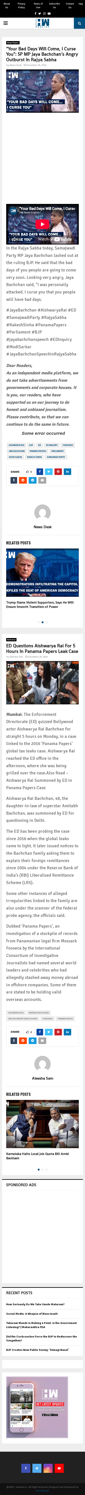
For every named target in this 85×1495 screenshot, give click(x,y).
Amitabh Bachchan (39, 1013)
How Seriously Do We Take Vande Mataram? (35, 1304)
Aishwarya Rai (16, 445)
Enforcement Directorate (22, 1019)
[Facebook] (25, 1468)
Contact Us (70, 5)
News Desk (16, 65)
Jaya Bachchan (17, 451)
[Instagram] (48, 1468)
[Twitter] (36, 1468)
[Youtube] (59, 1468)
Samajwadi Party (56, 457)
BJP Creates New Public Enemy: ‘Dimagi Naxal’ (37, 1350)
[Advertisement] (42, 161)
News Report (13, 42)
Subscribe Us (54, 5)
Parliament (57, 451)
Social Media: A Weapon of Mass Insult (32, 1314)
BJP (31, 445)
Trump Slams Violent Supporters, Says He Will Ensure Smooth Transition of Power (40, 604)
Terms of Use (38, 5)
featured (68, 445)
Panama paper (65, 1019)
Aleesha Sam (16, 656)
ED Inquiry (52, 445)
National (11, 639)
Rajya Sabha (15, 457)
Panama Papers (38, 451)
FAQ (81, 4)
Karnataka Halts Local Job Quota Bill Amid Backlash (37, 1156)
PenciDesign (42, 1490)
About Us (7, 5)
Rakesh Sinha (34, 457)
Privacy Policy (21, 5)
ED (39, 445)
